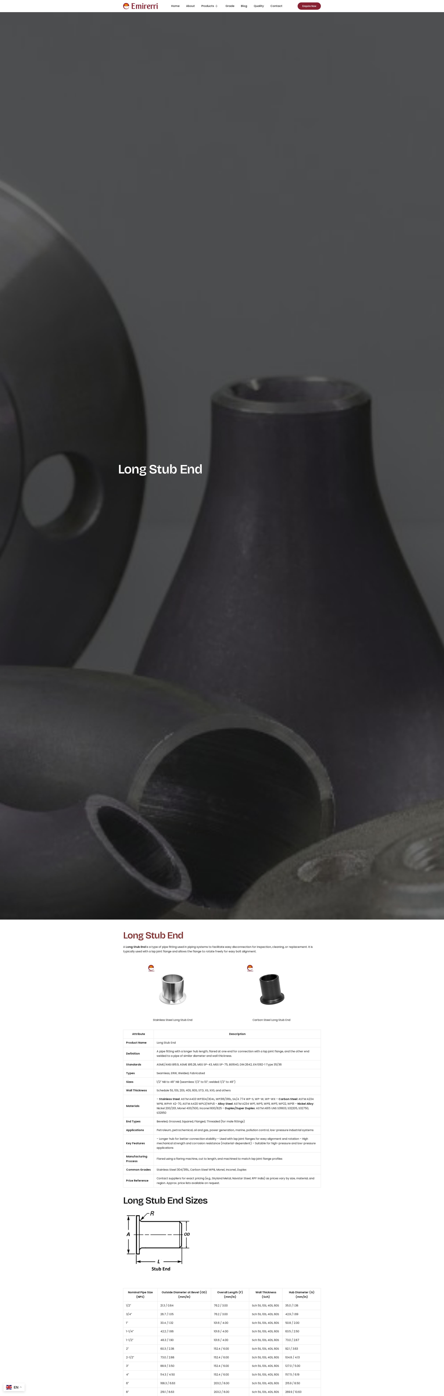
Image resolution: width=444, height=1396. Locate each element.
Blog (244, 6)
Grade (229, 6)
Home (175, 6)
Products (207, 6)
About (190, 6)
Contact (276, 6)
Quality (259, 6)
